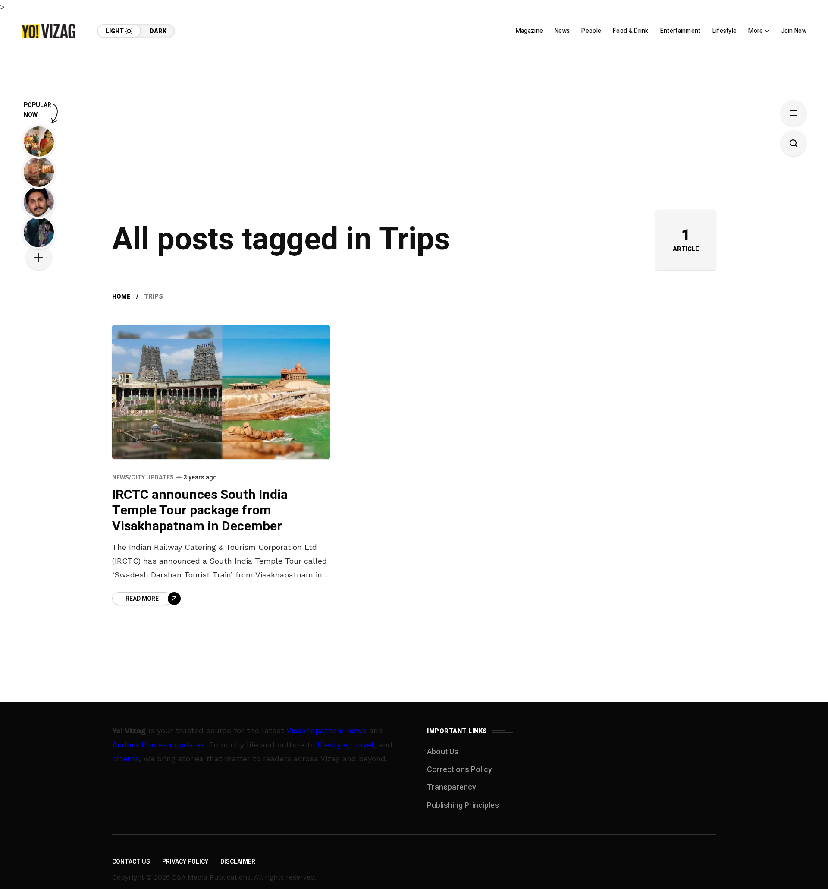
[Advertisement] (414, 109)
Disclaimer (237, 861)
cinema (125, 758)
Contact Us (131, 861)
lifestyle (332, 744)
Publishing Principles (463, 805)
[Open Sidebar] (793, 113)
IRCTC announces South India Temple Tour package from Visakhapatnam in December (200, 510)
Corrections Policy (459, 770)
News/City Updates (143, 477)
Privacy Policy (185, 861)
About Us (442, 752)
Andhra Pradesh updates (158, 744)
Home (121, 296)
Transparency (451, 787)
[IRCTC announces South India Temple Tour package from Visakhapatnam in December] (221, 392)
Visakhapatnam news (326, 730)
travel (363, 744)
